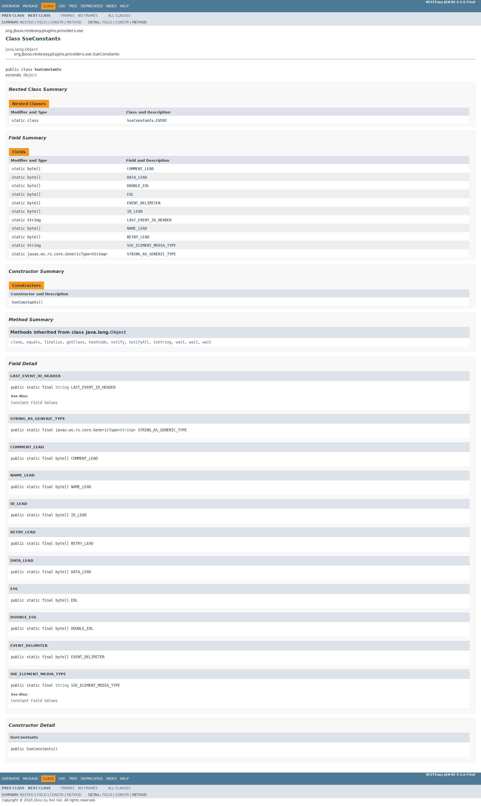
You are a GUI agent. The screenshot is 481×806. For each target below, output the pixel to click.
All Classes (119, 16)
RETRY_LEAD (138, 237)
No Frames (88, 16)
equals (33, 342)
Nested (26, 22)
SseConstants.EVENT (147, 120)
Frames (68, 16)
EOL (130, 194)
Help (124, 6)
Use (61, 6)
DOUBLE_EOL (138, 185)
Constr (56, 22)
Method (74, 22)
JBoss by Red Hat (48, 800)
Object (30, 75)
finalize (53, 342)
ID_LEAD (135, 211)
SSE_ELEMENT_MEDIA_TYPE (151, 245)
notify (117, 342)
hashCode (98, 342)
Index (111, 6)
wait (180, 342)
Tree (73, 6)
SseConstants (25, 302)
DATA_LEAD (137, 177)
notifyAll (139, 342)
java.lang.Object (22, 49)
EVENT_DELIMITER (143, 203)
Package (30, 6)
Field (41, 22)
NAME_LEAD (137, 228)
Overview (10, 6)
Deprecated (92, 6)
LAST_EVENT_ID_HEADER (149, 220)
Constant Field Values (34, 402)
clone (16, 342)
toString (162, 342)
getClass (75, 342)
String (34, 220)
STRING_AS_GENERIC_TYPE (151, 254)
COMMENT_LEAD (140, 168)
